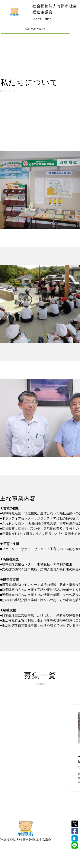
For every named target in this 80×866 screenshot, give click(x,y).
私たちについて (35, 29)
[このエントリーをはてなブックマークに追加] (74, 838)
